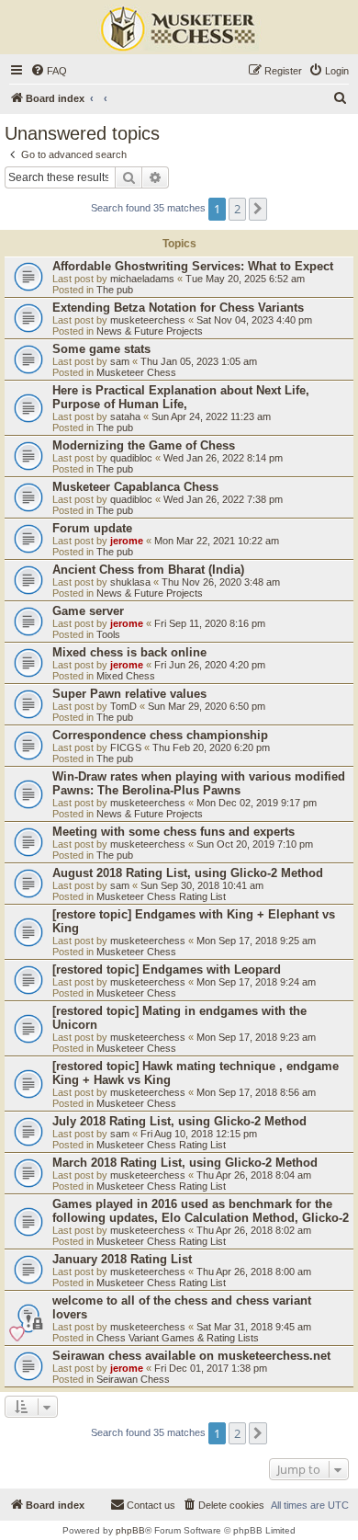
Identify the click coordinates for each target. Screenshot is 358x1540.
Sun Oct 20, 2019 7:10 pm (254, 844)
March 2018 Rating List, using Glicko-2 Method (185, 1162)
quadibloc (131, 457)
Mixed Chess (125, 675)
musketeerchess (147, 319)
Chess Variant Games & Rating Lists (177, 1337)
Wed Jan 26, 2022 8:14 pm (223, 457)
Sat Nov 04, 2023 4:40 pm (254, 319)
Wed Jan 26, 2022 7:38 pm (223, 499)
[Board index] (179, 29)
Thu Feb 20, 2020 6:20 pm (211, 747)
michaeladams (142, 278)
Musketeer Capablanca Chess (135, 487)
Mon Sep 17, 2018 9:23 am (256, 1037)
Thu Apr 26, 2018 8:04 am (253, 1175)
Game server (88, 611)
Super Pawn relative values (129, 694)
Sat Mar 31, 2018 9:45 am (253, 1326)
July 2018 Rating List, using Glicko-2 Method (179, 1121)
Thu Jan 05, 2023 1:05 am (198, 361)
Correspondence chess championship (160, 735)
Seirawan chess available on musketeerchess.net (191, 1356)
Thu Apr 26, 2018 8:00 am (253, 1271)
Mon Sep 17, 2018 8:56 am (256, 1092)
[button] (258, 209)
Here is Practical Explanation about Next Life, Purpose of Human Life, (180, 397)
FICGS (125, 747)
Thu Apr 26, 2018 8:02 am (253, 1230)
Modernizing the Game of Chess (143, 445)
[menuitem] (48, 71)
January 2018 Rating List (122, 1259)
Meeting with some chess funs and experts (173, 831)
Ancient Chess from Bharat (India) (148, 569)
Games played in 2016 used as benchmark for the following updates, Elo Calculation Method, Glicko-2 (200, 1211)
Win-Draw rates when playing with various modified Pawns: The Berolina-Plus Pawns (198, 783)
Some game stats (101, 349)
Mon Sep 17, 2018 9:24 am (256, 981)
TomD (123, 706)
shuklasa (130, 581)
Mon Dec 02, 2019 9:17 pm (256, 802)
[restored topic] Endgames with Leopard (166, 969)
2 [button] (237, 208)
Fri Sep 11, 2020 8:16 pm (209, 623)
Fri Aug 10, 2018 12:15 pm (198, 1133)
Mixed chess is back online (129, 652)
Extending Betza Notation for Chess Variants (178, 307)
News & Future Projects (149, 331)
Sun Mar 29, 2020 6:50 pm (206, 706)
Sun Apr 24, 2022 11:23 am (211, 416)
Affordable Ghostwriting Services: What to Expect (192, 266)
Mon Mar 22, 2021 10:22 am (216, 540)
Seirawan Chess (133, 1379)
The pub (114, 289)
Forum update (92, 528)
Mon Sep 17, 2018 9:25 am (256, 940)
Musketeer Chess (136, 372)
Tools (108, 634)
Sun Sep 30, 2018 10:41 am (201, 885)
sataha (125, 416)
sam (119, 361)
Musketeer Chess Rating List (161, 896)
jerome (126, 540)
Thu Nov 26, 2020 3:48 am (221, 581)
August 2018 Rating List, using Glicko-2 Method (187, 873)
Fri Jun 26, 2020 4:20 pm (209, 664)
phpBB (130, 1530)
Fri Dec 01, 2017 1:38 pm (210, 1368)
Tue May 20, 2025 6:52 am (245, 278)
